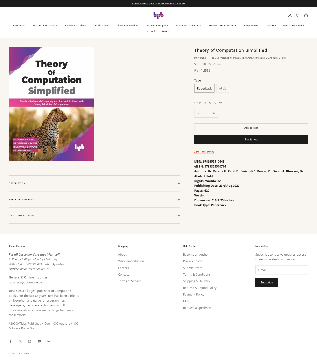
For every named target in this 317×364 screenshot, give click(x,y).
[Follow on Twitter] (20, 341)
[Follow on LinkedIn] (49, 341)
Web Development (293, 25)
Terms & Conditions (197, 274)
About (122, 254)
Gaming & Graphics (158, 25)
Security (271, 25)
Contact (123, 274)
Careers (123, 268)
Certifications (101, 25)
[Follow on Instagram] (30, 341)
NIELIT (166, 31)
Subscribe (267, 282)
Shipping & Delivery (196, 281)
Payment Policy (193, 294)
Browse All (19, 25)
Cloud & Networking (128, 25)
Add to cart (251, 127)
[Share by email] (220, 103)
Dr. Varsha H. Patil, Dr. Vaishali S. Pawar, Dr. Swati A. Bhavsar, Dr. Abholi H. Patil (240, 58)
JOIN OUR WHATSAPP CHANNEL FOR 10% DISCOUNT (158, 3)
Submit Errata (192, 268)
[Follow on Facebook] (10, 341)
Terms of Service (129, 281)
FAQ (186, 301)
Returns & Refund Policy (199, 288)
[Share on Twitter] (210, 103)
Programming (251, 25)
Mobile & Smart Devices (223, 25)
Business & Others (75, 25)
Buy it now (251, 139)
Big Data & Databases (45, 25)
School (151, 31)
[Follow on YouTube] (39, 341)
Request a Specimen (197, 308)
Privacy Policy (192, 261)
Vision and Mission (131, 261)
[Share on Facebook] (205, 103)
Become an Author (196, 254)
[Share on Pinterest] (215, 103)
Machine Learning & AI (189, 25)
